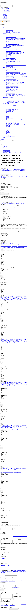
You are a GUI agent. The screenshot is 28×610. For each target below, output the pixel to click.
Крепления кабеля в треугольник (13, 62)
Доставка (5, 17)
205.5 (4, 176)
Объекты (5, 15)
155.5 (23, 176)
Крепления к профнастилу (12, 89)
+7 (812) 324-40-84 (5, 565)
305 (5, 174)
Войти (2, 589)
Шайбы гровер (9, 118)
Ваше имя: (3, 526)
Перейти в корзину (5, 608)
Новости (5, 12)
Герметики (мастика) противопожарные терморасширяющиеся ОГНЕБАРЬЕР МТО (15, 102)
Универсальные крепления (12, 63)
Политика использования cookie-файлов (9, 571)
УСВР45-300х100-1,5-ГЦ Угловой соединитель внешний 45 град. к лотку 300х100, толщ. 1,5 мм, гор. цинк (14, 299)
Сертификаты (8, 203)
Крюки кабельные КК (11, 79)
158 (7, 174)
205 (3, 177)
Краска (5, 137)
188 (10, 174)
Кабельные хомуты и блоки (9, 59)
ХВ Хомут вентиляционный (12, 123)
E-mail (2, 586)
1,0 (2, 182)
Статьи (4, 14)
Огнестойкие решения (8, 97)
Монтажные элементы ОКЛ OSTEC (14, 100)
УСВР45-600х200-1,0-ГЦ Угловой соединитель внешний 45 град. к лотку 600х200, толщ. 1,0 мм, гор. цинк (14, 342)
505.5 (14, 176)
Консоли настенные (10, 70)
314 (7, 179)
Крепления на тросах (10, 93)
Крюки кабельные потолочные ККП (14, 94)
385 (3, 179)
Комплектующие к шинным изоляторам (15, 112)
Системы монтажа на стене (9, 67)
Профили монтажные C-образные (13, 51)
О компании (6, 10)
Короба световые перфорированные (14, 41)
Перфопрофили (6, 47)
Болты (7, 116)
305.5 (7, 176)
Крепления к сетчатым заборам (13, 72)
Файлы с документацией (16, 203)
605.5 (18, 176)
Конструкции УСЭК (10, 58)
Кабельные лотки (7, 27)
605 (20, 176)
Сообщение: (3, 532)
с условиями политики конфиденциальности (13, 545)
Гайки (7, 130)
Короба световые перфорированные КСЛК (15, 42)
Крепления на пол (10, 91)
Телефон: (20, 526)
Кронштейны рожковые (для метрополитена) (16, 73)
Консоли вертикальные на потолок (14, 83)
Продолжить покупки (14, 608)
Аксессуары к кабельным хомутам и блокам (16, 65)
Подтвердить (3, 2)
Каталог (2, 24)
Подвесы (8, 88)
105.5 (2, 176)
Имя (1, 593)
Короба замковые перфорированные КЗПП (15, 38)
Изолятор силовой (10, 110)
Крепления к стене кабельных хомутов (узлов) (16, 76)
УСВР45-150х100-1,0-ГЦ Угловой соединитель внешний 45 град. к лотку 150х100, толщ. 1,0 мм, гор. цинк (14, 385)
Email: (14, 528)
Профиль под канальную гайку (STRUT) (15, 52)
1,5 (1, 182)
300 (8, 179)
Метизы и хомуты (7, 114)
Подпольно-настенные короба (12, 44)
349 (1, 179)
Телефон (19, 539)
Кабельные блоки (10, 66)
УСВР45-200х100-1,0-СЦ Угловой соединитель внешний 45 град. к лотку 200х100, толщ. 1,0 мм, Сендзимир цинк (14, 246)
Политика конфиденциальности (19, 570)
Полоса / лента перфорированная (13, 56)
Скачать (5, 16)
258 (1, 174)
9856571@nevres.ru (5, 558)
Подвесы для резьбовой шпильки (13, 84)
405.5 (9, 176)
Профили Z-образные (11, 55)
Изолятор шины (9, 111)
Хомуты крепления (10, 136)
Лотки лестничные (10, 31)
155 (7, 177)
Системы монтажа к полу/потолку (11, 80)
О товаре (2, 203)
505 (16, 176)
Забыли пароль (16, 587)
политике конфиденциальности (20, 536)
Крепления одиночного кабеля (13, 61)
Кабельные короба (7, 33)
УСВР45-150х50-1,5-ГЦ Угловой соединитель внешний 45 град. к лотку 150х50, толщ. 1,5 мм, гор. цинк (14, 428)
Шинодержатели (7, 107)
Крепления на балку (10, 90)
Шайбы (7, 131)
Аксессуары (8, 46)
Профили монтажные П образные (13, 49)
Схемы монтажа (6, 11)
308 (3, 174)
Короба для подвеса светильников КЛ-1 (15, 45)
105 (1, 177)
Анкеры (8, 132)
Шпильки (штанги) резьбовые (12, 133)
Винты (7, 117)
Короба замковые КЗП (11, 37)
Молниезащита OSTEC (11, 105)
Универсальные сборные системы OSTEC (15, 82)
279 (5, 179)
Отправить (3, 533)
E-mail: (14, 541)
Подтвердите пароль (17, 596)
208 (8, 174)
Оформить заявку (4, 194)
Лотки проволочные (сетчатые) (13, 32)
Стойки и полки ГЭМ (11, 69)
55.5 (26, 176)
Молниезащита (6, 103)
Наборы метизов (9, 134)
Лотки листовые (9, 30)
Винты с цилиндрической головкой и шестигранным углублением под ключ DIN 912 (16, 120)
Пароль (17, 586)
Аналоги (24, 203)
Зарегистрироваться (5, 601)
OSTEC (2, 139)
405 (12, 176)
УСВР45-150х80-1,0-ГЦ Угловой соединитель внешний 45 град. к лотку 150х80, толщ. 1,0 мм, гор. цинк (14, 471)
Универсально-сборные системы (13, 77)
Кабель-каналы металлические (13, 35)
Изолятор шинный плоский (12, 109)
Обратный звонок (6, 21)
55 (24, 176)
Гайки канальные (10, 129)
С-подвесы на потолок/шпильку (13, 87)
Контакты (5, 18)
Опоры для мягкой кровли (12, 86)
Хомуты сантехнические (11, 122)
